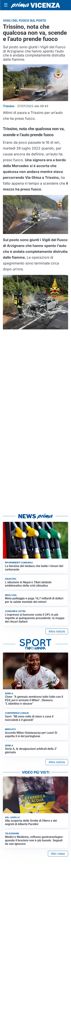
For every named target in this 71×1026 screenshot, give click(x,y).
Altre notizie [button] (57, 631)
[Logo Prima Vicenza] (35, 5)
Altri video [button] (58, 853)
